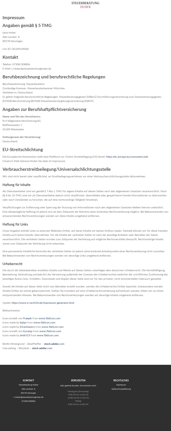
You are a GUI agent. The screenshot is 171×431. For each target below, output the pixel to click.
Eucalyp (27, 331)
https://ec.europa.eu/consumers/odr (127, 156)
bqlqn (23, 322)
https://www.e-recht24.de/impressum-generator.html (43, 303)
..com (54, 344)
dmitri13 (25, 335)
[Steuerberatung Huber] (86, 5)
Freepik (27, 318)
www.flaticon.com (49, 318)
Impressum (121, 385)
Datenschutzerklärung (121, 389)
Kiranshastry (27, 327)
